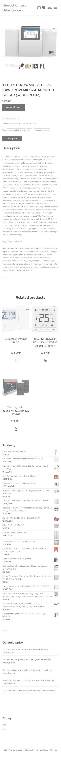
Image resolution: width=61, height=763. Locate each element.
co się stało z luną (16, 130)
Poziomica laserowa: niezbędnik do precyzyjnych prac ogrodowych (28, 671)
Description (11, 138)
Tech (34, 123)
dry (29, 130)
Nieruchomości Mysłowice (14, 8)
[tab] (12, 138)
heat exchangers (42, 130)
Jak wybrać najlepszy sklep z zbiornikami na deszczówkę (29, 690)
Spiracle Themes (50, 750)
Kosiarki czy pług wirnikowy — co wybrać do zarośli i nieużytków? (27, 661)
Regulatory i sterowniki (21, 123)
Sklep (4, 729)
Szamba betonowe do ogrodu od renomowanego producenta (26, 651)
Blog (4, 724)
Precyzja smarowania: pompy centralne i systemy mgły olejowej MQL (28, 682)
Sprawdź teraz (14, 107)
